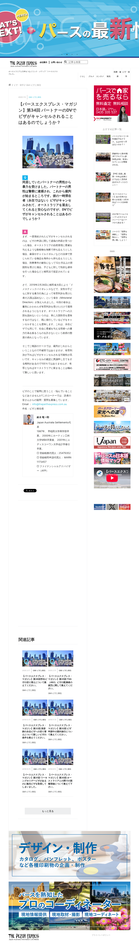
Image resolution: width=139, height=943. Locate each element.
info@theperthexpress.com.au (49, 404)
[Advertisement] (34, 564)
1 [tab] (62, 54)
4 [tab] (77, 54)
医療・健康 (117, 74)
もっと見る (48, 811)
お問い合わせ (56, 62)
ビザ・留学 (126, 74)
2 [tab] (67, 54)
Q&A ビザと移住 (35, 97)
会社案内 (43, 62)
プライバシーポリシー (101, 935)
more (112, 250)
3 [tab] (72, 54)
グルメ (91, 76)
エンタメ (100, 76)
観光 (109, 76)
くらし (82, 76)
